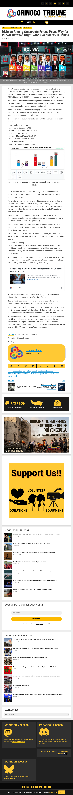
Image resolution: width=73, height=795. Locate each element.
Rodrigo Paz (44, 373)
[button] (22, 23)
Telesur (11, 334)
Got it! (62, 792)
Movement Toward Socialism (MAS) (19, 373)
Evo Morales (42, 371)
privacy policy (39, 624)
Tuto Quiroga (12, 376)
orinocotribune (34, 350)
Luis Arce (50, 371)
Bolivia (29, 371)
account (18, 741)
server (49, 739)
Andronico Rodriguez (19, 371)
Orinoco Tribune (58, 751)
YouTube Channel (44, 22)
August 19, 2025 (8, 38)
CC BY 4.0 (60, 754)
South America (27, 27)
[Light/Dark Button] (29, 22)
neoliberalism (35, 373)
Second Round (54, 373)
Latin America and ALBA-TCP (10, 27)
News (20, 27)
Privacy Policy (53, 792)
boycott (34, 371)
